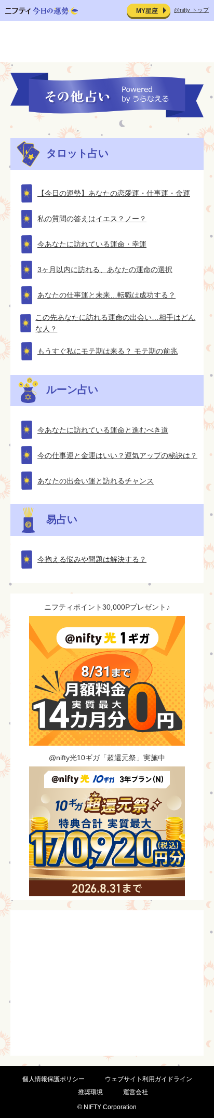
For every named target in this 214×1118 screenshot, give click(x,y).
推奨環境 (90, 1092)
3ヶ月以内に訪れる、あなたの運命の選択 (104, 269)
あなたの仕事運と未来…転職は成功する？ (106, 295)
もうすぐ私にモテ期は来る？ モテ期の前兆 (107, 351)
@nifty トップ (191, 10)
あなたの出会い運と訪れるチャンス (95, 481)
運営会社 (135, 1092)
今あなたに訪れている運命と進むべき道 (102, 430)
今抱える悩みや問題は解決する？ (91, 559)
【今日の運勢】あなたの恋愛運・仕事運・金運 (113, 193)
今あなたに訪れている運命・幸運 (91, 244)
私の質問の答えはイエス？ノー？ (91, 218)
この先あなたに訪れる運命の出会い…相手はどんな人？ (115, 323)
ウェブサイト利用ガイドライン (148, 1079)
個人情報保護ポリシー (53, 1079)
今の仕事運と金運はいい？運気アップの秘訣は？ (117, 455)
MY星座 (147, 11)
